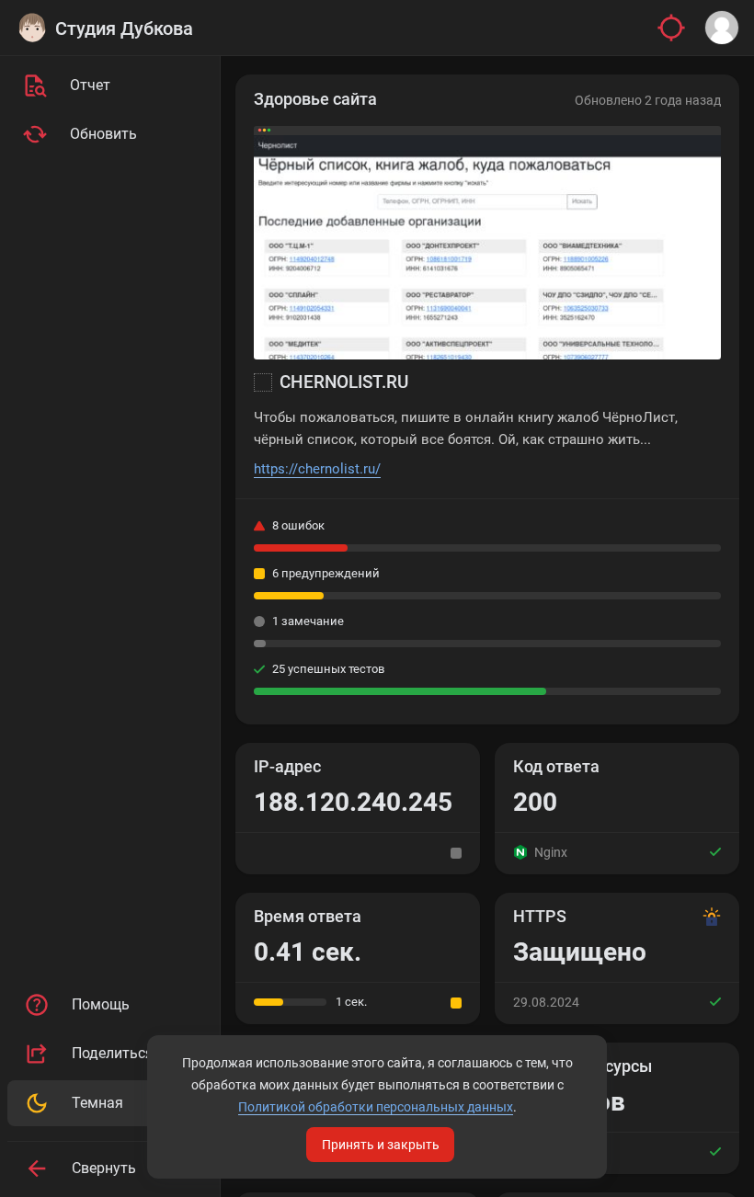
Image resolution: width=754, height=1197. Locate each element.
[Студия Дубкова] (32, 27)
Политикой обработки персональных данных (375, 1107)
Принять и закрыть (381, 1144)
